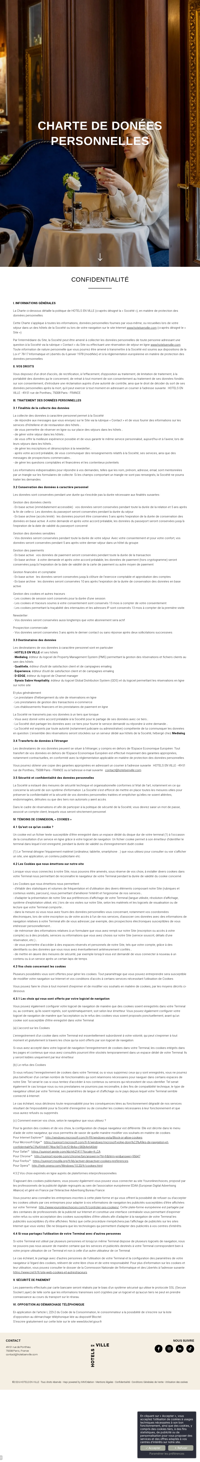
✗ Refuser (180, 1447)
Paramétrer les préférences (166, 1453)
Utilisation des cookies (176, 1382)
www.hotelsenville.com (142, 328)
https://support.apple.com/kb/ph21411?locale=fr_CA (65, 1151)
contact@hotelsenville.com (123, 770)
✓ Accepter (153, 1447)
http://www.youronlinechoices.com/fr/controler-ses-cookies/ (79, 1207)
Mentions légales (104, 1382)
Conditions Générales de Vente (147, 1382)
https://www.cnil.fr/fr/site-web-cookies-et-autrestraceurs (50, 1272)
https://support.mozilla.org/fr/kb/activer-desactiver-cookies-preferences (80, 1161)
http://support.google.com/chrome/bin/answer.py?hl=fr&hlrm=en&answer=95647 (87, 1156)
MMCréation (87, 1382)
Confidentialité (122, 1382)
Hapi (65, 1382)
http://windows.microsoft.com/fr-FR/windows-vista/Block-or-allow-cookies (94, 1137)
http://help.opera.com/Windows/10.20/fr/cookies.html (67, 1165)
